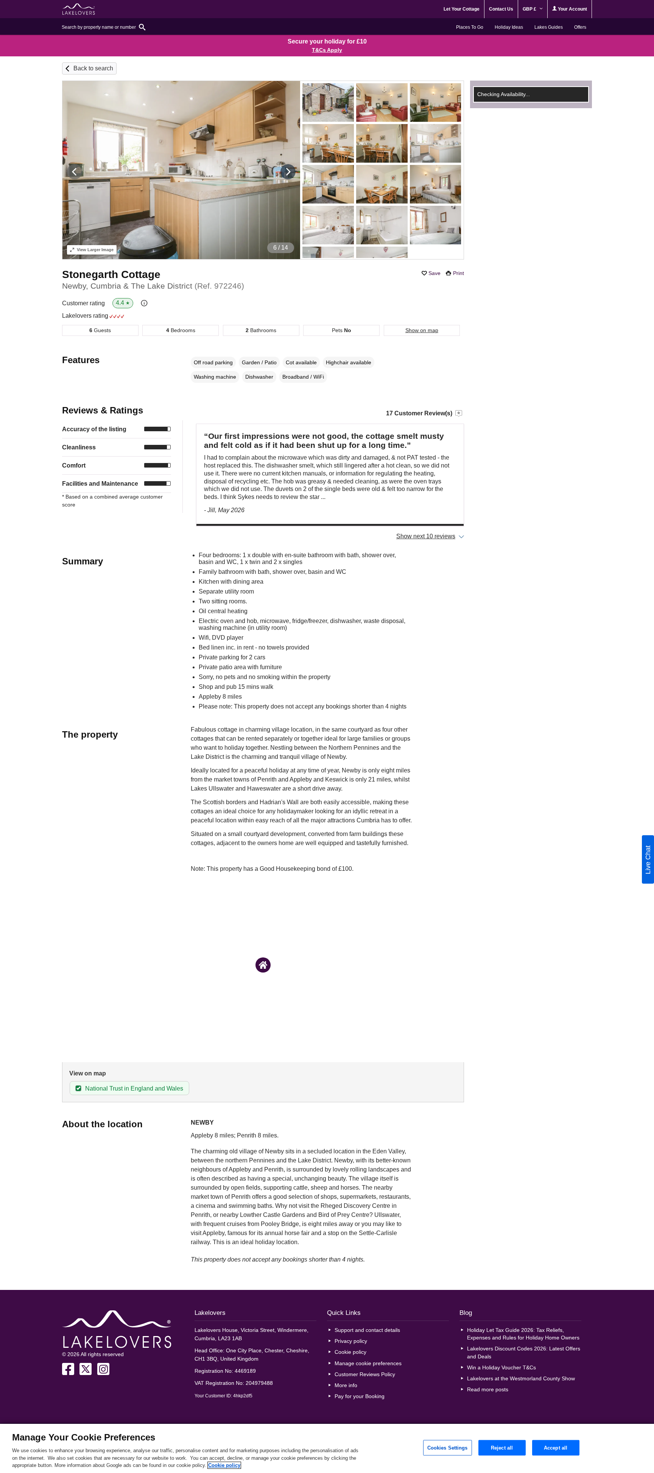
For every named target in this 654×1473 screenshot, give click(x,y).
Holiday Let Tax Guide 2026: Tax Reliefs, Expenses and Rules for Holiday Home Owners (523, 1334)
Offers (580, 27)
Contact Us (501, 9)
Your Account (572, 9)
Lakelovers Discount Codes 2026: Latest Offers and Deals (523, 1352)
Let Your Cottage (462, 9)
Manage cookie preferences (368, 1363)
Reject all (502, 1447)
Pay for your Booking (360, 1396)
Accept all (555, 1447)
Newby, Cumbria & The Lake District (153, 285)
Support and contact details (367, 1330)
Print (458, 273)
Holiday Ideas (509, 27)
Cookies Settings (447, 1447)
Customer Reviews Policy (365, 1374)
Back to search (93, 68)
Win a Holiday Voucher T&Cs (501, 1367)
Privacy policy (351, 1341)
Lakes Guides (548, 27)
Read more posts (487, 1389)
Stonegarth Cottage (111, 274)
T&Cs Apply (327, 50)
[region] (327, 1448)
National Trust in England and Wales (134, 1088)
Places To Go (469, 27)
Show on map (421, 330)
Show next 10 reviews (425, 536)
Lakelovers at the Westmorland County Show (521, 1378)
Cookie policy (350, 1352)
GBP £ (530, 9)
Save (434, 273)
